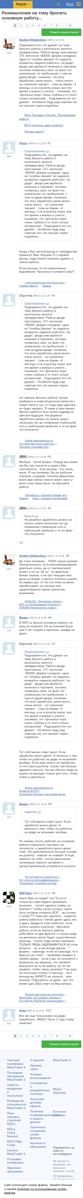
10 (70, 25)
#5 (67, 555)
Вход (69, 4)
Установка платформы (15, 1160)
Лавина (46, 285)
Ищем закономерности (39, 440)
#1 (49, 143)
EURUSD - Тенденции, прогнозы (44, 601)
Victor (23, 143)
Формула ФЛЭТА (29, 791)
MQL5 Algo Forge (14, 1143)
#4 (49, 508)
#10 (48, 1010)
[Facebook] (55, 1135)
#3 (49, 456)
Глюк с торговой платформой (49, 498)
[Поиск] (58, 4)
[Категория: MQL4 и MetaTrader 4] (8, 25)
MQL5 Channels (59, 1090)
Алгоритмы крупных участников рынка (42, 794)
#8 (50, 804)
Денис (23, 617)
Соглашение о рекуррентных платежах (40, 1088)
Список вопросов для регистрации (46, 282)
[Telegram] (62, 1135)
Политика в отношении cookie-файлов (38, 1132)
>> (47, 151)
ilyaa (22, 1010)
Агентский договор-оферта (37, 1102)
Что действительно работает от (38, 443)
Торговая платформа (16, 1063)
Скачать (16, 1152)
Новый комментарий (64, 32)
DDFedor (25, 893)
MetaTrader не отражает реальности (41, 997)
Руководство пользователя (16, 1104)
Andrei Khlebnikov (32, 39)
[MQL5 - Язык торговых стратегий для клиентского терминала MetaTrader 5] (6, 4)
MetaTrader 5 (62, 1060)
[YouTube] (55, 1141)
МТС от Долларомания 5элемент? (40, 604)
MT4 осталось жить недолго (43, 125)
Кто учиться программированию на (40, 880)
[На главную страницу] (3, 25)
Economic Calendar (59, 1113)
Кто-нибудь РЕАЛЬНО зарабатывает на (43, 1000)
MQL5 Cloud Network (12, 1132)
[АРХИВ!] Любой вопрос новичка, (38, 607)
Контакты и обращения (38, 1144)
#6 (50, 617)
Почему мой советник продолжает (45, 994)
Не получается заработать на (43, 877)
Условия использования (40, 1076)
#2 (53, 295)
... (63, 25)
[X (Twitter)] (69, 1135)
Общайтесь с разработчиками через (47, 495)
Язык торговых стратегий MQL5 (14, 1118)
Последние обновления (16, 1076)
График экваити (28, 285)
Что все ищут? (34, 131)
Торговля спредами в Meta (35, 447)
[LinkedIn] (62, 1141)
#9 (53, 893)
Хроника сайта (36, 1067)
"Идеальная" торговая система (38, 883)
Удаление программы (15, 1169)
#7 (53, 643)
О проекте (37, 1060)
